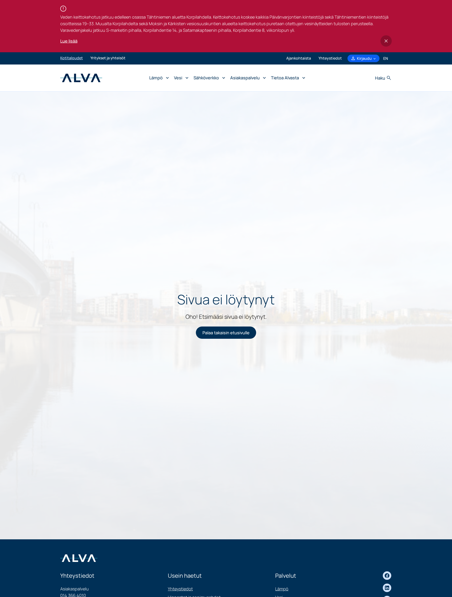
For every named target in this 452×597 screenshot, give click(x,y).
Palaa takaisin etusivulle (226, 332)
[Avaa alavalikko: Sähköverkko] (208, 78)
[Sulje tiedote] (386, 41)
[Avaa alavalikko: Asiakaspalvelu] (246, 78)
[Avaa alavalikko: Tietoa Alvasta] (287, 78)
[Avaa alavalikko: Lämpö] (157, 78)
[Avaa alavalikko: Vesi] (180, 78)
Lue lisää (68, 41)
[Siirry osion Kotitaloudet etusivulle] (81, 77)
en (385, 58)
